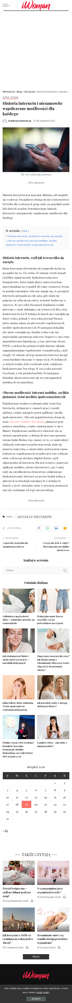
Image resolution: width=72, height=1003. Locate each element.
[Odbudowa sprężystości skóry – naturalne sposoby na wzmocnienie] (19, 601)
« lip (5, 831)
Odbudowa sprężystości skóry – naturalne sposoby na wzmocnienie (19, 620)
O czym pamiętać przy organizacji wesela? (50, 890)
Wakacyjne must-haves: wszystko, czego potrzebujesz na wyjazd (50, 620)
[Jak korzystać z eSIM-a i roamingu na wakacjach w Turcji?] (19, 920)
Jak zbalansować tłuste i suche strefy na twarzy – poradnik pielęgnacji (16, 660)
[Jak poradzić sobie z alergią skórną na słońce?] (53, 687)
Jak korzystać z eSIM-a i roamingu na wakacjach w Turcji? (18, 938)
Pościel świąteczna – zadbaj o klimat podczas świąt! (17, 892)
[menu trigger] (7, 5)
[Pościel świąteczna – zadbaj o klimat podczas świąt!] (19, 873)
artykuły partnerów (34, 517)
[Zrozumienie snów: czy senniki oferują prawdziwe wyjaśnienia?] (53, 920)
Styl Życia (10, 97)
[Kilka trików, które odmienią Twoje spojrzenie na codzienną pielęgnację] (19, 687)
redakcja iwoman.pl (19, 121)
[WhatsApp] (47, 528)
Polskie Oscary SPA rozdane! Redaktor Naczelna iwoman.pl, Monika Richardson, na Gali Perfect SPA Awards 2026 (18, 749)
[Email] (65, 528)
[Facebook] (38, 528)
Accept (36, 999)
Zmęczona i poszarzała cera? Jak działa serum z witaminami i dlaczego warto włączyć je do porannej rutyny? (53, 663)
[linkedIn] (56, 528)
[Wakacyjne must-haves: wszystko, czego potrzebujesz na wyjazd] (53, 601)
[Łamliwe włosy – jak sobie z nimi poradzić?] (53, 727)
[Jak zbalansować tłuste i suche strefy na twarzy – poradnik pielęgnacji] (19, 640)
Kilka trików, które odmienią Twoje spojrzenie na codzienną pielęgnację (18, 706)
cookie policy (43, 992)
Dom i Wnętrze (15, 882)
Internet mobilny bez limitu (27, 421)
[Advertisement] (36, 49)
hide (25, 231)
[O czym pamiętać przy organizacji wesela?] (53, 873)
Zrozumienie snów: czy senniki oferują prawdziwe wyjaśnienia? (52, 938)
